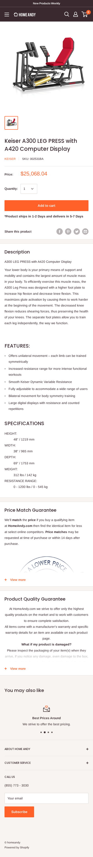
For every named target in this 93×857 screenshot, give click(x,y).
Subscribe (19, 812)
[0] (85, 14)
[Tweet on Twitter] (77, 231)
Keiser (10, 159)
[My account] (75, 14)
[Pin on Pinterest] (68, 231)
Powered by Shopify (17, 847)
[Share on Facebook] (59, 231)
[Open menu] (7, 14)
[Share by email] (85, 231)
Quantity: (11, 188)
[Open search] (66, 14)
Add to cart (46, 205)
